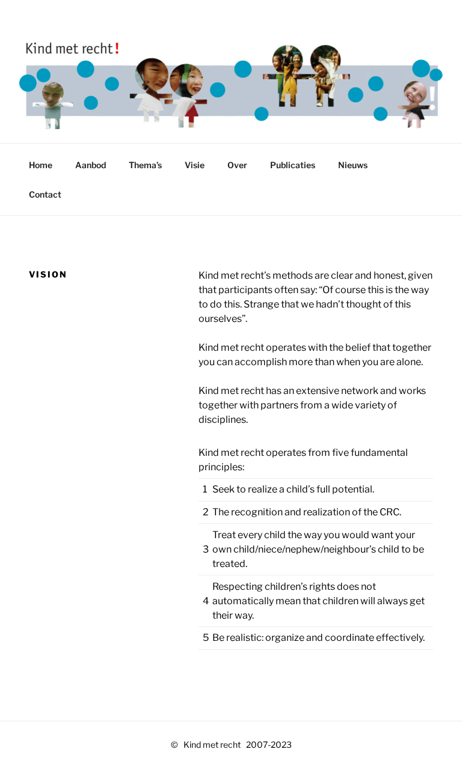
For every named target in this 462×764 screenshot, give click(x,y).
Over (237, 165)
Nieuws (353, 165)
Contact (45, 194)
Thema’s (145, 165)
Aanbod (90, 165)
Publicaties (292, 165)
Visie (195, 165)
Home (40, 165)
